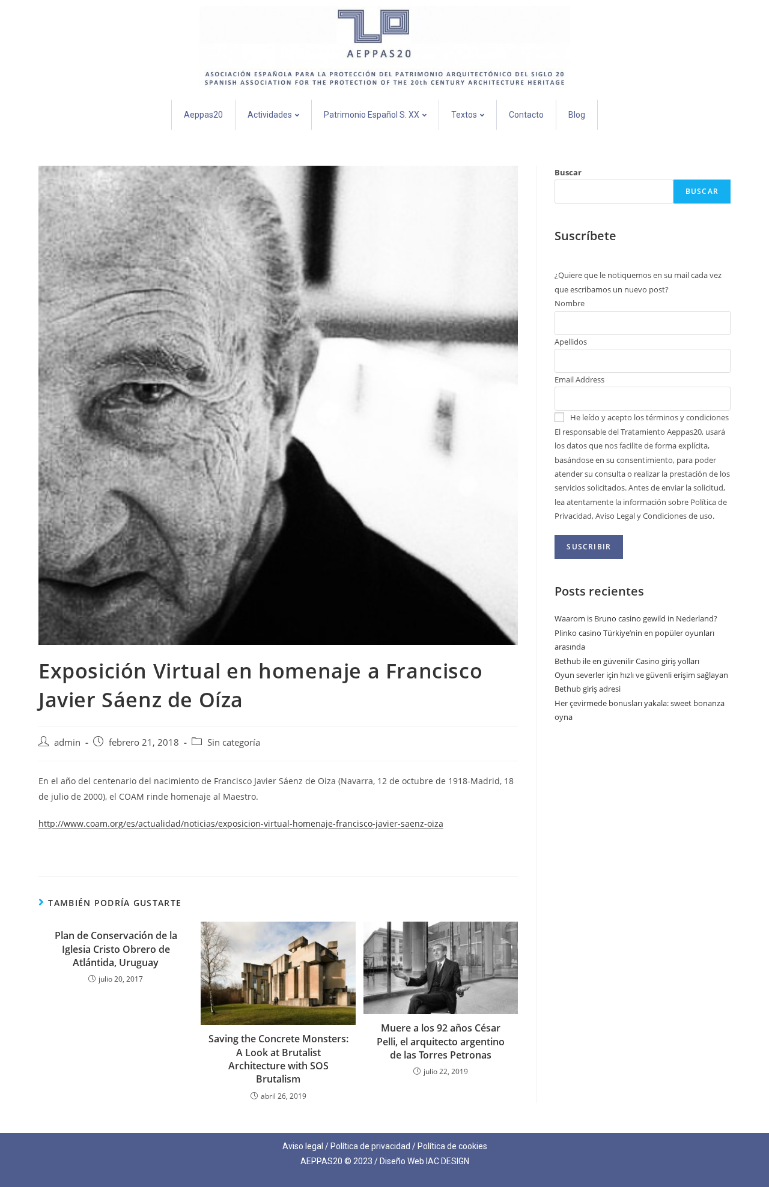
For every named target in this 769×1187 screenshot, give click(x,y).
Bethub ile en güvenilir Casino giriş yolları (627, 661)
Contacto (526, 114)
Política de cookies (452, 1146)
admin (67, 742)
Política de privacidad (370, 1146)
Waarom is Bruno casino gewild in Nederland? (636, 618)
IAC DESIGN (447, 1161)
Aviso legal (302, 1146)
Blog (576, 114)
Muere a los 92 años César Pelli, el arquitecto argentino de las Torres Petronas (441, 1041)
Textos (464, 114)
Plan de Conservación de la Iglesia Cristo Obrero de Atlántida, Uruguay (116, 949)
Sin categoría (233, 742)
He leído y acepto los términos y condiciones (649, 417)
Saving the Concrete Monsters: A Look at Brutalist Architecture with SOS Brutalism (278, 1059)
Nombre (570, 303)
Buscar (568, 172)
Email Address (579, 379)
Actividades (270, 114)
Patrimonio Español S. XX (371, 114)
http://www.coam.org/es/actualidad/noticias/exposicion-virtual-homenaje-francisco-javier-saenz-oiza (240, 823)
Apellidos (571, 341)
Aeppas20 (203, 114)
